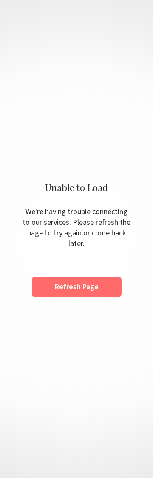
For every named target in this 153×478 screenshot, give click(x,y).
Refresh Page (77, 287)
